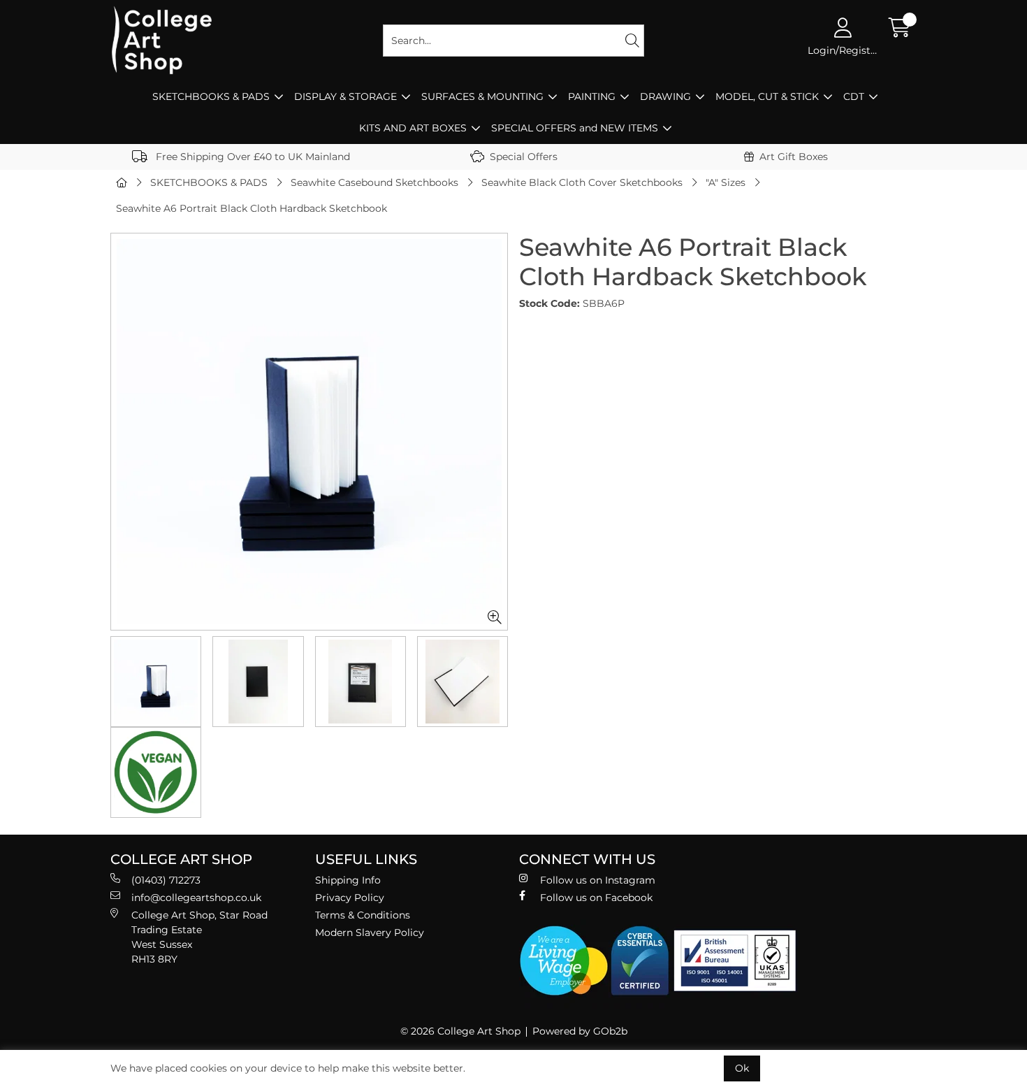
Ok (742, 1068)
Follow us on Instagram (597, 880)
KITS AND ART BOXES (413, 128)
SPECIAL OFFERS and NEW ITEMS (574, 128)
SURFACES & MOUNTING (482, 96)
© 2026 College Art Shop (460, 1031)
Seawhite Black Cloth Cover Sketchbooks (582, 182)
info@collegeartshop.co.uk (196, 897)
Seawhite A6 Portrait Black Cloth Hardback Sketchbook (251, 208)
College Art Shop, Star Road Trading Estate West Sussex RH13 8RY (199, 937)
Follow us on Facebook (596, 897)
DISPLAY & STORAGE (345, 96)
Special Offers (524, 156)
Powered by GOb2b (579, 1031)
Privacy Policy (349, 897)
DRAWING (665, 96)
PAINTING (592, 96)
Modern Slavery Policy (369, 932)
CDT (853, 96)
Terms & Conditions (362, 915)
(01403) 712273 (166, 880)
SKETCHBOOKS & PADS (211, 96)
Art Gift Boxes (793, 156)
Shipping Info (348, 880)
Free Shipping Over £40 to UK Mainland (251, 156)
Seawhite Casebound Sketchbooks (374, 182)
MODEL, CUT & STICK (767, 96)
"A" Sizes (725, 182)
